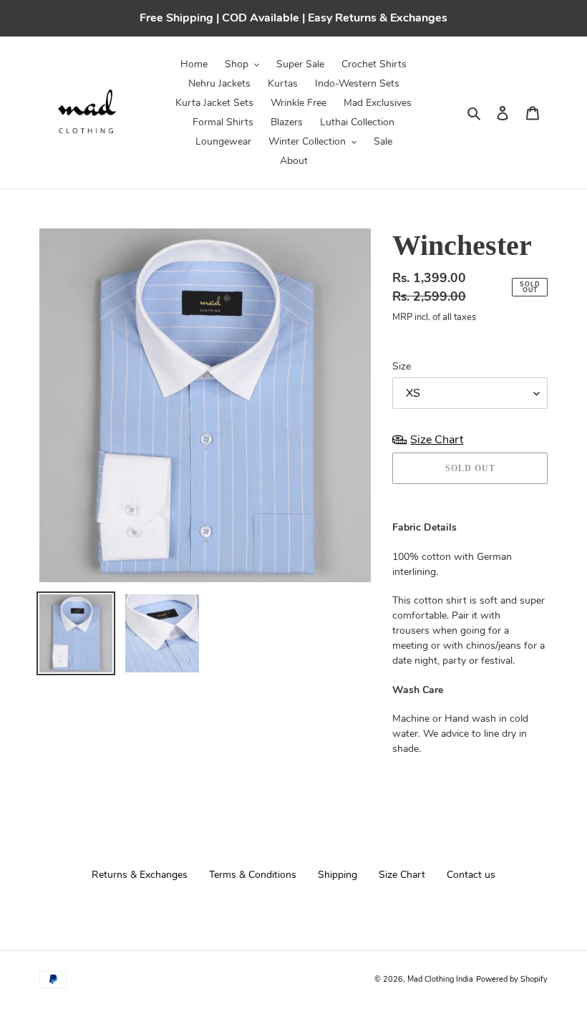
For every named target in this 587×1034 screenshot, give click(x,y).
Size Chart (402, 874)
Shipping (337, 874)
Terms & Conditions (252, 874)
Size (401, 366)
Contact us (471, 874)
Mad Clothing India (440, 979)
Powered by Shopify (512, 979)
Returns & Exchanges (140, 874)
